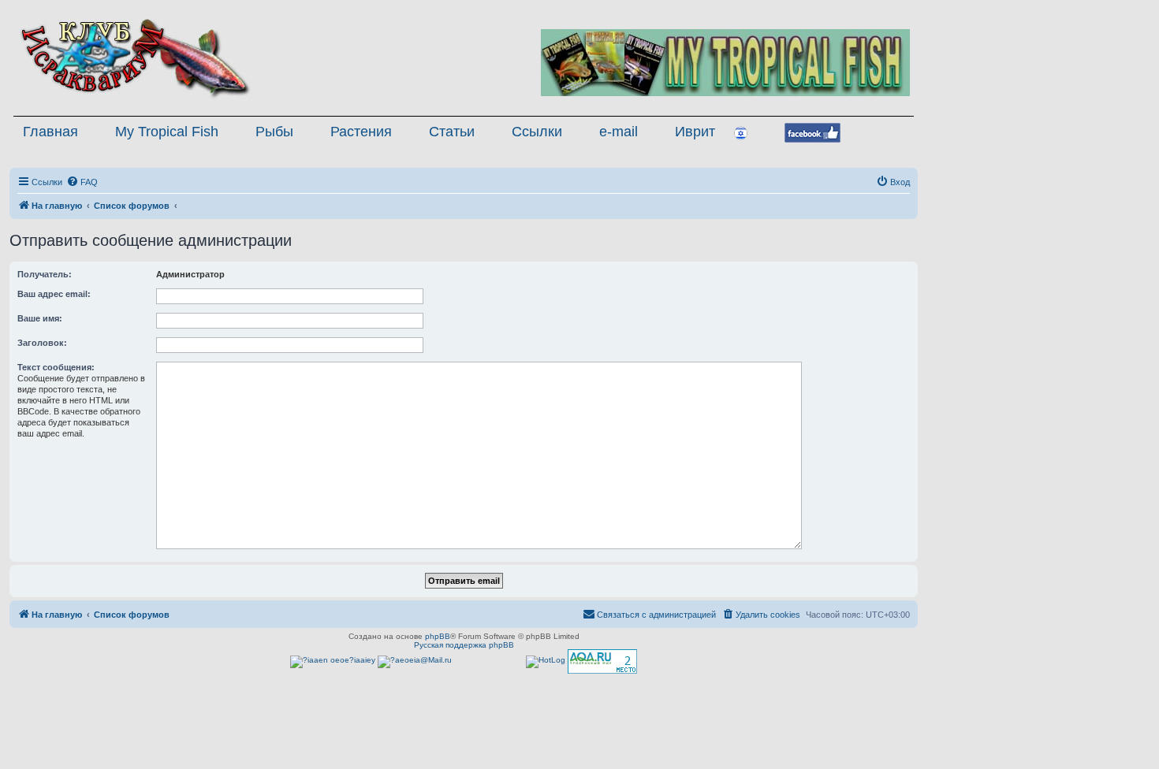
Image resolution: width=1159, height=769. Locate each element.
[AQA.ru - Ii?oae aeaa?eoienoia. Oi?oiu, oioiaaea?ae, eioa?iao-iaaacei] (602, 661)
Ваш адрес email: (54, 294)
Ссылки (537, 131)
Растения (361, 131)
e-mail (618, 131)
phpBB (437, 636)
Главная (50, 131)
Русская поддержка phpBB (464, 645)
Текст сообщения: (56, 367)
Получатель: (44, 274)
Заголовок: (42, 342)
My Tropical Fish (166, 131)
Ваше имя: (39, 318)
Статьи (452, 131)
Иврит (695, 131)
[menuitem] (82, 182)
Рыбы (274, 131)
